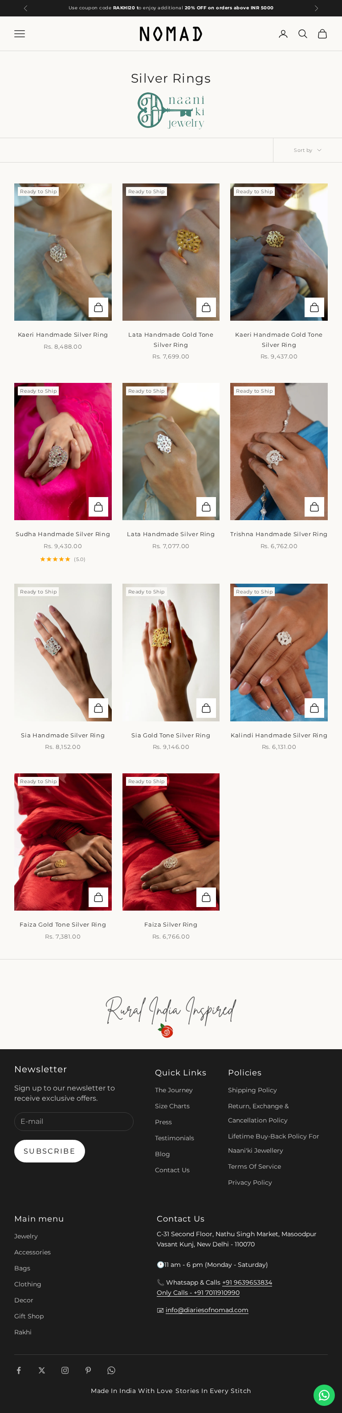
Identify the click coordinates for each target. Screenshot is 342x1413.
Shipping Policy (252, 1090)
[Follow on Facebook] (18, 1370)
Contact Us (172, 1170)
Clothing (27, 1284)
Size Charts (172, 1106)
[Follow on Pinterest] (88, 1370)
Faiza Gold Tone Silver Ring (63, 924)
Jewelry (26, 1236)
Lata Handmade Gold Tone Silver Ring (170, 339)
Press (163, 1122)
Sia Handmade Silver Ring (63, 735)
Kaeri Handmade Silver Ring (63, 334)
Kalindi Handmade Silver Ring (279, 735)
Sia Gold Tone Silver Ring (171, 735)
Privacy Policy (250, 1182)
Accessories (32, 1252)
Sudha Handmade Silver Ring (63, 533)
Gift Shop (29, 1316)
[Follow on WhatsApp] (111, 1370)
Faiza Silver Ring (170, 924)
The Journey (174, 1090)
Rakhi (23, 1332)
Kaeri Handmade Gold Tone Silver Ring (279, 339)
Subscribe (50, 1151)
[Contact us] (324, 1395)
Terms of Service (254, 1166)
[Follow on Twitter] (41, 1370)
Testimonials (174, 1138)
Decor (23, 1300)
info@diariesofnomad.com (207, 1310)
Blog (162, 1154)
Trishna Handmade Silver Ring (278, 533)
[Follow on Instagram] (65, 1370)
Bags (22, 1268)
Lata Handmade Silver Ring (171, 533)
